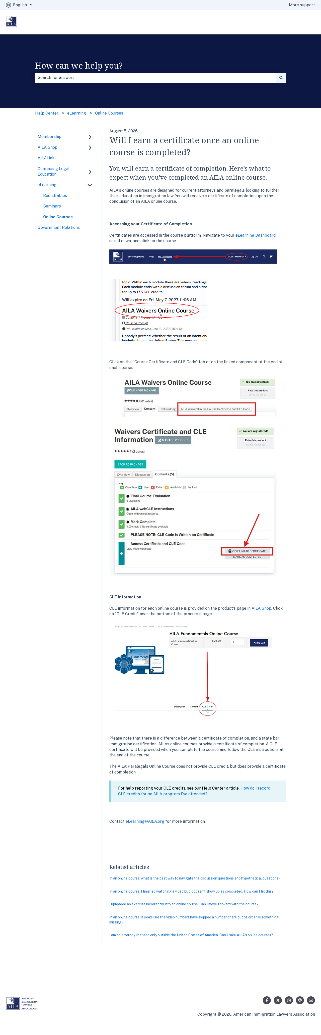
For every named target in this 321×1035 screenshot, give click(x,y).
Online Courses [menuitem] (58, 217)
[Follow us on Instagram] (289, 1000)
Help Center (46, 113)
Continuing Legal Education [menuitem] (53, 171)
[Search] (281, 77)
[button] (90, 137)
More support (302, 5)
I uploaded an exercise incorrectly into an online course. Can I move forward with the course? (184, 904)
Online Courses (109, 113)
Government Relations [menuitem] (59, 227)
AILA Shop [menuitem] (47, 147)
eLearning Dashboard (255, 235)
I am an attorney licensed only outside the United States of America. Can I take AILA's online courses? (191, 935)
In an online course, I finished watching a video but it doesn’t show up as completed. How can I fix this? (191, 891)
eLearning (76, 113)
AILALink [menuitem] (46, 158)
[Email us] (311, 1000)
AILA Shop (261, 608)
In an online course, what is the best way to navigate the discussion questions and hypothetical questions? (194, 878)
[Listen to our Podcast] (300, 1000)
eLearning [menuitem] (47, 184)
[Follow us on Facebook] (267, 1000)
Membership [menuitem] (49, 136)
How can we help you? (79, 65)
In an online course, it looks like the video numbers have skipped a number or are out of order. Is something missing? (194, 919)
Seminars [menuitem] (52, 206)
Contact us (299, 22)
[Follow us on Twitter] (278, 1000)
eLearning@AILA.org (145, 821)
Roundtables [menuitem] (55, 195)
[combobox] (155, 77)
